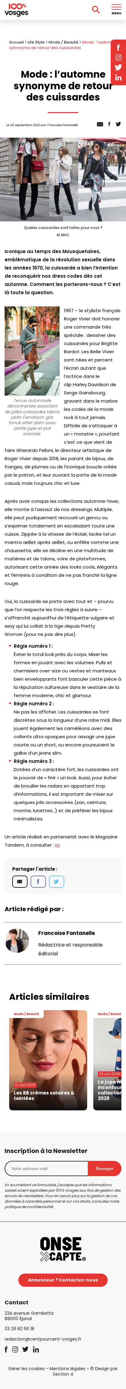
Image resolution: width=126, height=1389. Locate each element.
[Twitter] (56, 882)
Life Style (36, 42)
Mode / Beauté (63, 42)
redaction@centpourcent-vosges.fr (43, 1339)
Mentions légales (67, 1369)
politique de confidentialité (29, 1206)
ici (57, 845)
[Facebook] (38, 882)
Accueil (16, 42)
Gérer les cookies (26, 1369)
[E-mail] (20, 882)
